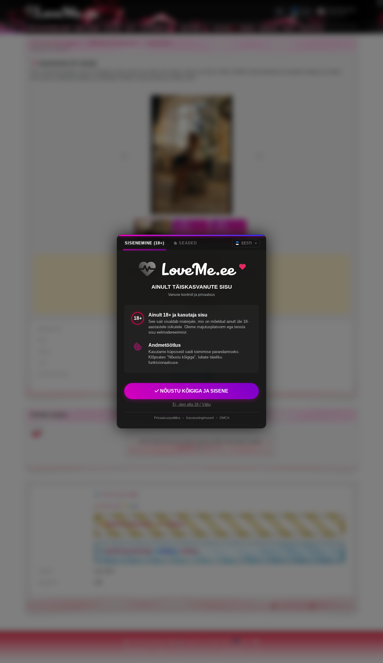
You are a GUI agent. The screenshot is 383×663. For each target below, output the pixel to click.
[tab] (144, 243)
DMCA (224, 418)
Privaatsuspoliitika (167, 418)
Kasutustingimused (200, 418)
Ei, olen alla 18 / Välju (192, 404)
